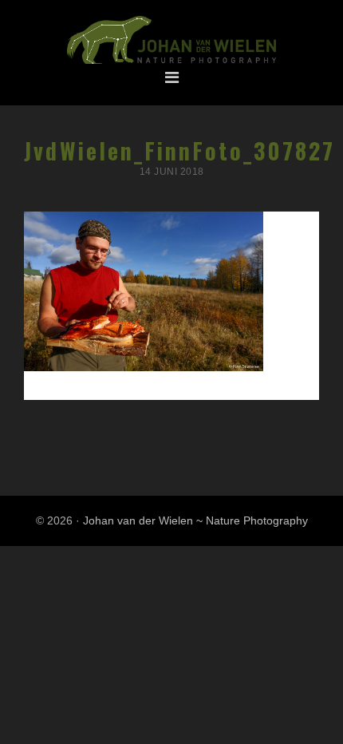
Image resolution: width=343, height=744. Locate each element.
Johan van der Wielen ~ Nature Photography (171, 40)
